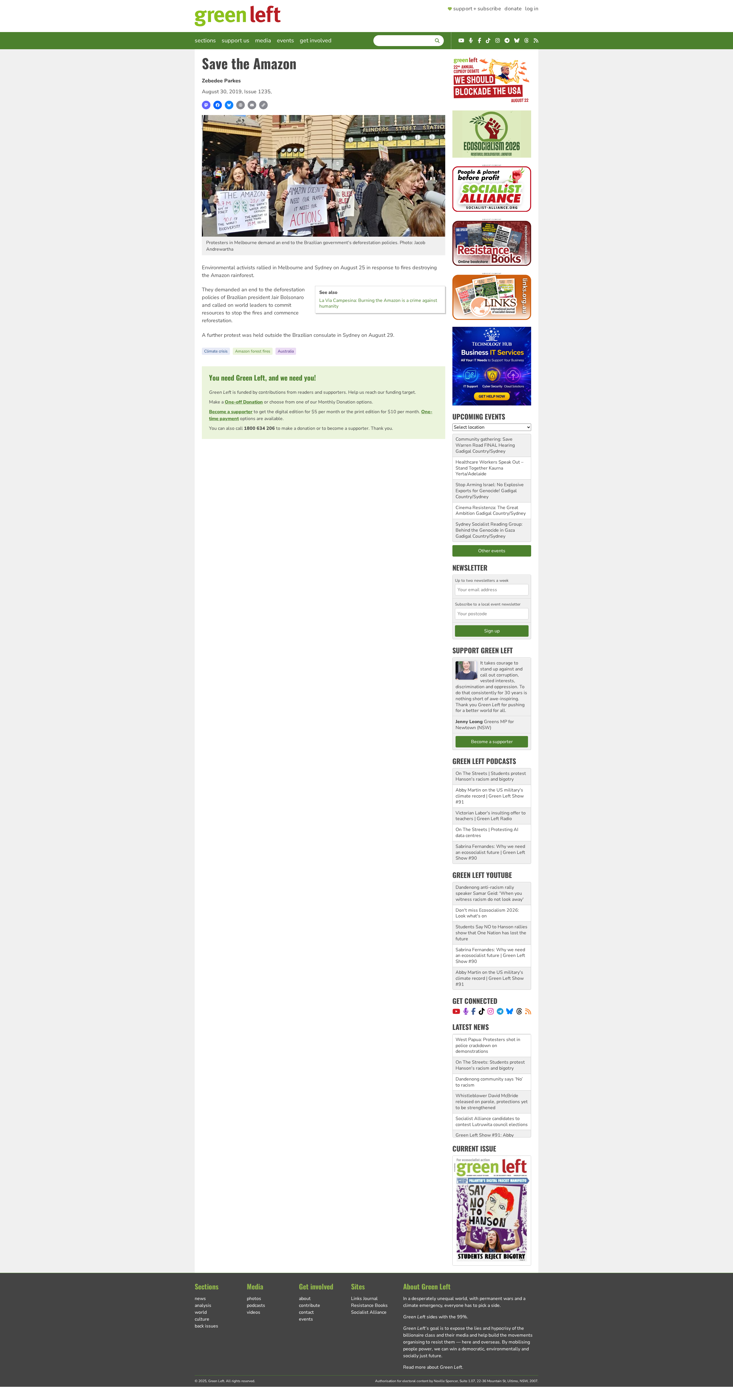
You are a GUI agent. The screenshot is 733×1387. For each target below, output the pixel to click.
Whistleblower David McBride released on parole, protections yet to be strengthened (492, 1079)
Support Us (235, 40)
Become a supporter (231, 412)
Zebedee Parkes (221, 80)
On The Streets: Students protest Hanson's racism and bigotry (490, 1042)
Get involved (316, 40)
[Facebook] (217, 105)
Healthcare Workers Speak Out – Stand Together (489, 465)
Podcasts (256, 1305)
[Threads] (519, 1011)
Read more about (432, 1367)
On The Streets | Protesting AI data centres (487, 832)
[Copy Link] (263, 105)
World (201, 1312)
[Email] (252, 105)
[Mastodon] (206, 105)
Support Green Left (482, 650)
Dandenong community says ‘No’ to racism (489, 1059)
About (305, 1298)
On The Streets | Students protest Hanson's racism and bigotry (491, 776)
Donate (513, 9)
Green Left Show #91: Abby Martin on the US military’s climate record (491, 1118)
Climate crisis (216, 351)
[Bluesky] (229, 105)
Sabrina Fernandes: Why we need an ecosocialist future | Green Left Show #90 (490, 852)
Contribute (309, 1305)
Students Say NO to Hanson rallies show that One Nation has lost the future (491, 933)
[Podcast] (465, 1011)
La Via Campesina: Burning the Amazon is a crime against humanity (378, 303)
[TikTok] (482, 1011)
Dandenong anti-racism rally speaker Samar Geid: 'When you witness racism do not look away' (490, 893)
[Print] (240, 105)
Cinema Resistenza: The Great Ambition (487, 510)
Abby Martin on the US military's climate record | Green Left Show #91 (490, 796)
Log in (531, 9)
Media (263, 40)
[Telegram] (500, 1011)
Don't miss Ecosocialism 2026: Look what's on (487, 913)
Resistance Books (369, 1305)
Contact (306, 1312)
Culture (202, 1319)
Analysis (203, 1305)
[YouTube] (456, 1011)
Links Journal (364, 1298)
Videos (253, 1312)
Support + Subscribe (477, 9)
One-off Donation (244, 402)
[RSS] (528, 1011)
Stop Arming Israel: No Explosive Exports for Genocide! (490, 488)
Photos (254, 1298)
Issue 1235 (257, 91)
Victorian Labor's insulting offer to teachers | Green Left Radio (491, 816)
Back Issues (206, 1326)
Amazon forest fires (252, 351)
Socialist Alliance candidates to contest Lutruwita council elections (492, 1099)
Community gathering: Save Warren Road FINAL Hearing (485, 442)
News (200, 1298)
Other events (491, 551)
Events (285, 40)
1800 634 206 (259, 428)
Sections (205, 40)
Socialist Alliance (369, 1312)
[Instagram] (491, 1011)
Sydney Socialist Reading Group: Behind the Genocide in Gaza (489, 527)
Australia (286, 351)
